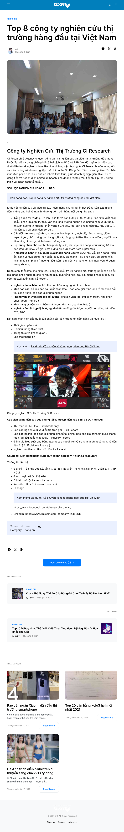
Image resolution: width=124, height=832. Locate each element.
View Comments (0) (60, 562)
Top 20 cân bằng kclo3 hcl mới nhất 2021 (88, 707)
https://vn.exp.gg (31, 526)
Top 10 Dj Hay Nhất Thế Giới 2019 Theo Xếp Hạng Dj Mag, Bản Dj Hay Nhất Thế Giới (55, 630)
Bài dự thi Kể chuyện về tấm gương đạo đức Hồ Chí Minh (65, 346)
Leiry (17, 49)
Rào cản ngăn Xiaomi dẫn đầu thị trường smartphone (32, 707)
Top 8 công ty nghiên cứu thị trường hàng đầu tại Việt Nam (65, 198)
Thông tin (12, 19)
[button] (8, 5)
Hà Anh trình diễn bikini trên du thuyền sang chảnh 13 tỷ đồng (30, 771)
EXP (56, 816)
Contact (61, 822)
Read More (49, 725)
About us (51, 822)
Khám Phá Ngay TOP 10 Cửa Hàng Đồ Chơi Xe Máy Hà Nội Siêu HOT (68, 593)
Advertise (72, 822)
